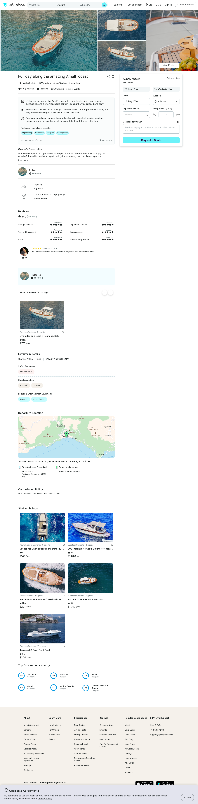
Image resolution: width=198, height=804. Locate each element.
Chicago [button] (128, 753)
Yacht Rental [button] (79, 749)
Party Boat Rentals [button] (82, 765)
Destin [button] (127, 767)
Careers (27, 730)
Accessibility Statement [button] (34, 753)
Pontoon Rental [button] (81, 744)
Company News (107, 725)
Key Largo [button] (129, 763)
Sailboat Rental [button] (80, 753)
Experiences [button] (80, 718)
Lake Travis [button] (130, 744)
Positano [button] (69, 89)
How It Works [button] (55, 725)
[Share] (108, 76)
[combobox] (41, 4)
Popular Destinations (136, 718)
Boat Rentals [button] (79, 725)
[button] (135, 4)
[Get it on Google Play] (165, 784)
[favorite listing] (113, 76)
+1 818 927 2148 (157, 730)
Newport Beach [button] (132, 749)
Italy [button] (52, 89)
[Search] (104, 4)
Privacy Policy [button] (45, 798)
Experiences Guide (108, 734)
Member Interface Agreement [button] (31, 759)
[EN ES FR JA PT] (149, 4)
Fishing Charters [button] (81, 734)
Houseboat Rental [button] (82, 739)
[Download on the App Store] (144, 784)
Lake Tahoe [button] (130, 734)
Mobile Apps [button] (54, 734)
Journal (104, 718)
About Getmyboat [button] (31, 725)
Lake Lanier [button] (130, 730)
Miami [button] (127, 725)
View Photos (169, 65)
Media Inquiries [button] (30, 734)
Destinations (105, 739)
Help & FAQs (155, 725)
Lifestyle (103, 730)
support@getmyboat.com (161, 734)
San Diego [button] (129, 739)
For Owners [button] (54, 730)
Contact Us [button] (28, 770)
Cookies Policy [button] (30, 749)
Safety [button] (52, 739)
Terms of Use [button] (79, 795)
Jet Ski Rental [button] (80, 730)
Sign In (168, 4)
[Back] (104, 292)
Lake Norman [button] (131, 758)
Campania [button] (59, 89)
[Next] (110, 292)
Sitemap (27, 765)
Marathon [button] (129, 772)
